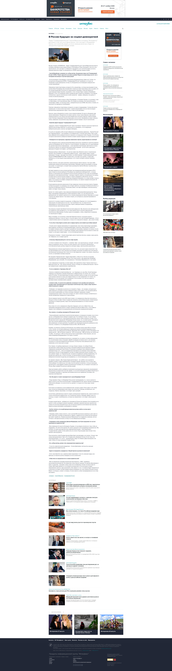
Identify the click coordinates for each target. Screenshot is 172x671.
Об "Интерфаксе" (14, 19)
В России (56, 28)
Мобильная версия (5, 19)
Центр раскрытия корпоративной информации (82, 662)
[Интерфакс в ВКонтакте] (78, 665)
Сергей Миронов (59, 475)
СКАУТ (50, 661)
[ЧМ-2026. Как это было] (113, 230)
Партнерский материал (108, 93)
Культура (80, 28)
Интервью (51, 33)
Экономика (69, 28)
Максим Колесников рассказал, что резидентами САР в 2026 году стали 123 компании (83, 555)
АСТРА (50, 663)
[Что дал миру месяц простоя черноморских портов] (57, 527)
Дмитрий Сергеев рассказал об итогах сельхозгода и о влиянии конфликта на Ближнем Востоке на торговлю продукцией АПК (81, 601)
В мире (62, 28)
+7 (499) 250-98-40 (85, 650)
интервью (51, 475)
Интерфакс (86, 24)
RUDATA (74, 661)
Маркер (50, 662)
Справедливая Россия (69, 475)
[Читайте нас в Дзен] (74, 665)
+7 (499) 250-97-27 (95, 650)
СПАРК (50, 658)
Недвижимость (49, 19)
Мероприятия (64, 19)
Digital (90, 28)
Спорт (74, 28)
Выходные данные (110, 664)
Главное (51, 28)
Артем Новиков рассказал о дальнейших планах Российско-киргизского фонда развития (83, 488)
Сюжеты (102, 28)
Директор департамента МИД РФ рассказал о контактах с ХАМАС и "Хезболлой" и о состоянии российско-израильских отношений (82, 501)
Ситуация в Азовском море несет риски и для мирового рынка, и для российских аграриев (82, 576)
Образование (56, 19)
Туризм (42, 19)
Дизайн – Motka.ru (110, 665)
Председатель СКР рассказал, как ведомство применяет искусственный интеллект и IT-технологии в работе (82, 568)
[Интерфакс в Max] (82, 665)
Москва (86, 28)
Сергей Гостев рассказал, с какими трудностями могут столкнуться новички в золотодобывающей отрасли (81, 541)
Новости (96, 28)
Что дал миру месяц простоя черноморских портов (81, 522)
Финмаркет (37, 19)
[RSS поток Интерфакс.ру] (80, 665)
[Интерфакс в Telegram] (76, 665)
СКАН (74, 659)
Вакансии (74, 640)
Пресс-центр (68, 640)
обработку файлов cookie (106, 648)
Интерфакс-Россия (30, 19)
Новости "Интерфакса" (77, 658)
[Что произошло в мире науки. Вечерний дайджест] (113, 212)
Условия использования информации (114, 662)
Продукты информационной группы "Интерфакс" (69, 654)
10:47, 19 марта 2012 (59, 33)
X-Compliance (51, 659)
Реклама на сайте (82, 640)
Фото (106, 28)
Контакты (51, 640)
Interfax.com (22, 19)
